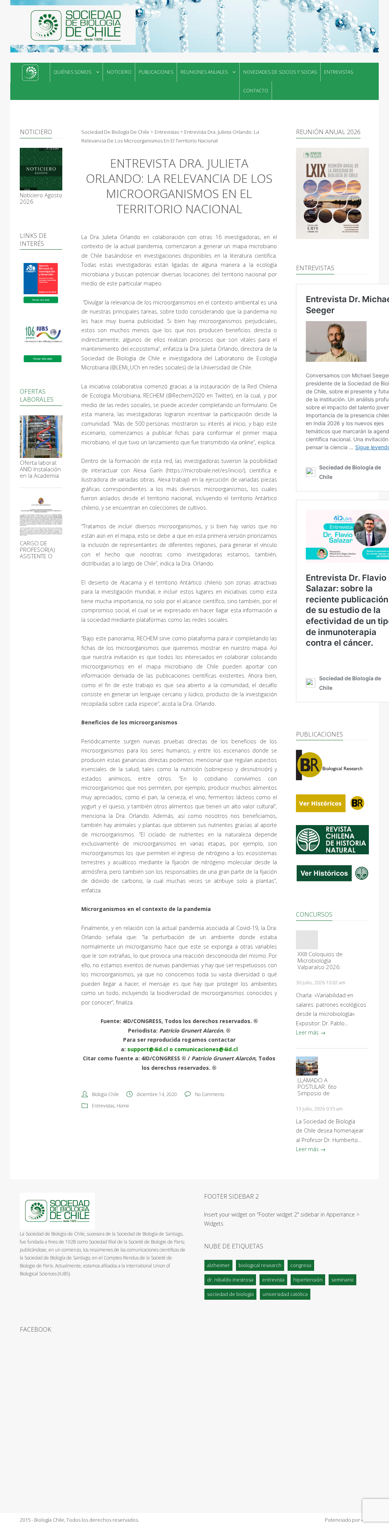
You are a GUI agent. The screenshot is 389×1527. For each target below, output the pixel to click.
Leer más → (311, 1032)
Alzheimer (218, 1265)
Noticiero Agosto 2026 (41, 198)
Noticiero (119, 72)
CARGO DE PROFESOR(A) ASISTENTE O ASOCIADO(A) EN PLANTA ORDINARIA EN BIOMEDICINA (38, 549)
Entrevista (273, 1279)
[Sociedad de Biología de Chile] (73, 25)
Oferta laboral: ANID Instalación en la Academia (40, 469)
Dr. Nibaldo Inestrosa (230, 1279)
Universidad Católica (285, 1294)
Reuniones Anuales (204, 72)
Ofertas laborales (37, 395)
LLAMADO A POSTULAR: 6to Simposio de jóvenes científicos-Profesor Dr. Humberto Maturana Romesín (317, 1086)
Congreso (301, 1265)
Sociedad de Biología (230, 1294)
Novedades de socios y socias (280, 72)
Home (123, 1105)
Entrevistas (338, 72)
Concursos (314, 914)
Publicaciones (156, 72)
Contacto (255, 90)
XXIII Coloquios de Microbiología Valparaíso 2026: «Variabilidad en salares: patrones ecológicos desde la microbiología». (320, 960)
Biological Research (260, 1265)
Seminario (342, 1279)
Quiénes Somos (72, 72)
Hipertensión (308, 1279)
